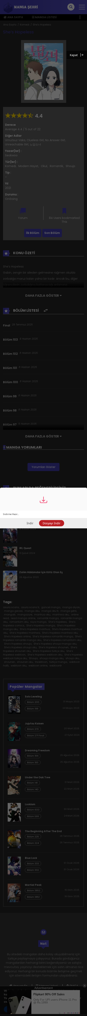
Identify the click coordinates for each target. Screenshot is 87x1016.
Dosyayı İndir (51, 523)
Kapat (74, 55)
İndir (30, 523)
